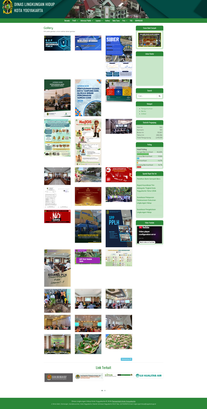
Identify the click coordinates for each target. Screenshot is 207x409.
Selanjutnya (126, 359)
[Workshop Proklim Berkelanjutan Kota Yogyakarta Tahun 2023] (119, 299)
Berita (143, 111)
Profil (74, 20)
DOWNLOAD (139, 20)
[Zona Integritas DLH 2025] (119, 174)
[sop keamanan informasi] (57, 43)
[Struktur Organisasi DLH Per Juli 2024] (119, 258)
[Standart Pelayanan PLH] (57, 268)
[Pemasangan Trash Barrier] (88, 174)
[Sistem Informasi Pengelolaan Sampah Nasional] (98, 375)
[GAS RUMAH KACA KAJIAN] (57, 98)
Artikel (143, 114)
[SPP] (88, 256)
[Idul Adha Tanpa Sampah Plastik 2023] (88, 344)
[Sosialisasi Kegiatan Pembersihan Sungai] (57, 176)
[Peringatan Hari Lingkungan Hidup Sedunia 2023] (57, 344)
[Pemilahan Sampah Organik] (57, 138)
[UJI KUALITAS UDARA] (88, 226)
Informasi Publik (86, 20)
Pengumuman (147, 109)
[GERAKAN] (57, 301)
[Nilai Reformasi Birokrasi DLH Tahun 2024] (57, 197)
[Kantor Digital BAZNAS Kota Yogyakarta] (158, 376)
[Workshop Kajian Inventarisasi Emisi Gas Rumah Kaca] (119, 126)
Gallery (108, 20)
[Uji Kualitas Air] (128, 375)
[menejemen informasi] (88, 43)
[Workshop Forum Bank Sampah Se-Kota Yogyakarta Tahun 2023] (57, 322)
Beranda (67, 20)
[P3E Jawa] (68, 377)
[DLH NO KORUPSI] (57, 216)
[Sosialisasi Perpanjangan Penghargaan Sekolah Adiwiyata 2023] (88, 299)
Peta (124, 20)
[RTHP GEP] (119, 194)
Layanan (98, 20)
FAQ (131, 20)
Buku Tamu (116, 20)
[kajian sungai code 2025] (88, 98)
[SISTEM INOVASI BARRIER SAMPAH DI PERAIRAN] (119, 56)
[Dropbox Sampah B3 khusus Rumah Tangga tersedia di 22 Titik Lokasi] (119, 90)
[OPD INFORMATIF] (88, 196)
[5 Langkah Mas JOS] (88, 142)
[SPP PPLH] (119, 228)
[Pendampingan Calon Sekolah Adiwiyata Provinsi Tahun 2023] (119, 322)
